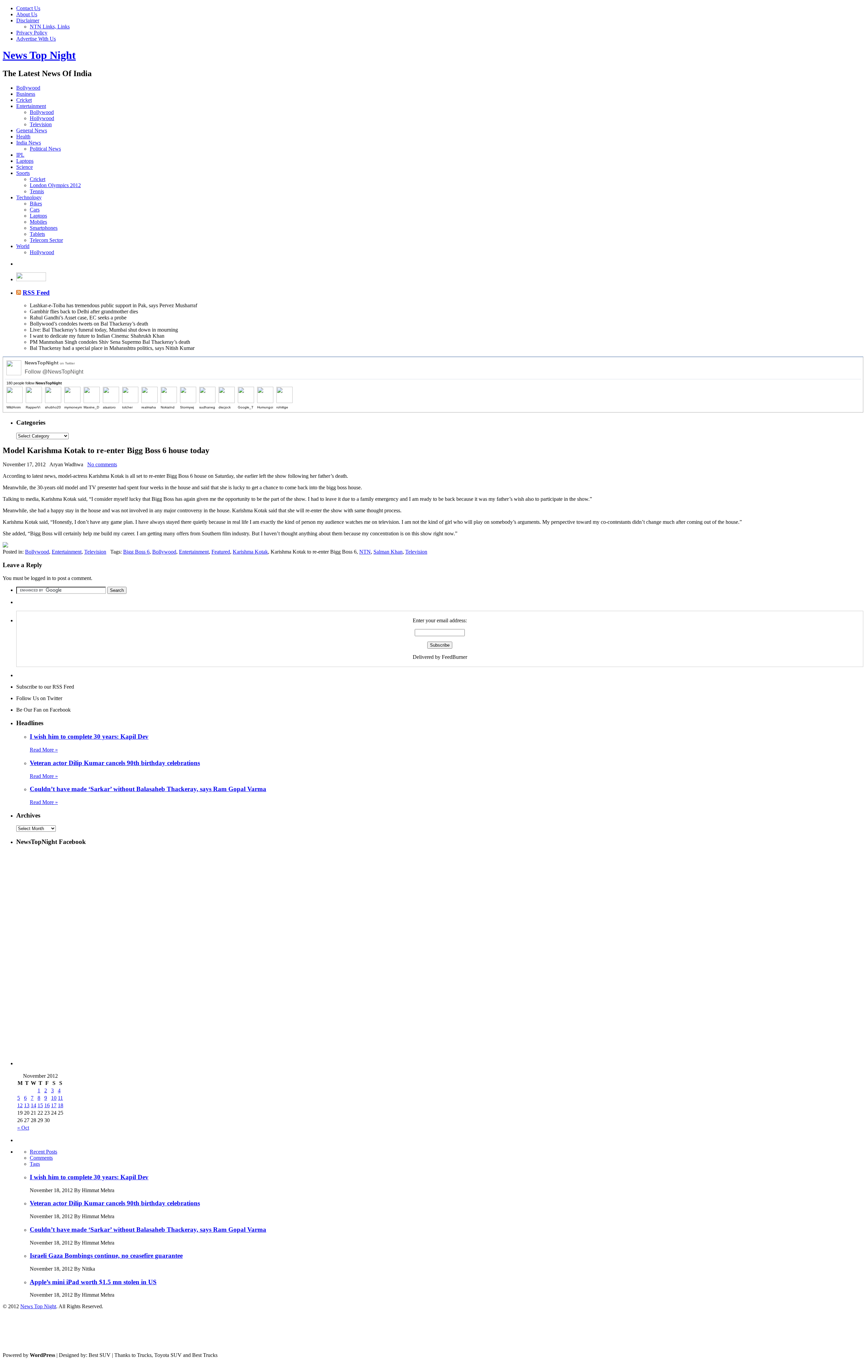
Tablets (37, 234)
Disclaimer (27, 20)
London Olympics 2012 (55, 185)
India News (28, 143)
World (22, 246)
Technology (29, 197)
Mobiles (38, 222)
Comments (41, 1158)
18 (60, 1105)
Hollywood (42, 118)
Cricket (24, 100)
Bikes (36, 203)
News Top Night (39, 55)
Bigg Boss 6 (136, 552)
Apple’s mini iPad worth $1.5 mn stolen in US (93, 1282)
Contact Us (28, 8)
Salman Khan (388, 552)
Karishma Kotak (250, 552)
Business (25, 94)
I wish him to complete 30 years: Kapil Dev (89, 736)
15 (40, 1105)
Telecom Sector (46, 240)
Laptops (24, 161)
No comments (102, 464)
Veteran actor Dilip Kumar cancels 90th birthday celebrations (115, 762)
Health (23, 136)
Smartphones (44, 228)
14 (33, 1105)
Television (41, 124)
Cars (35, 210)
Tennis (37, 191)
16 (47, 1105)
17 (53, 1105)
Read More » (44, 750)
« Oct (23, 1128)
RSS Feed (36, 292)
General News (31, 130)
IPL (20, 155)
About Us (26, 14)
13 (26, 1105)
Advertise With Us (36, 39)
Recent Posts (43, 1152)
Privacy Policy (31, 33)
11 (60, 1098)
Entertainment (31, 106)
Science (24, 167)
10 (53, 1098)
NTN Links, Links (50, 26)
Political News (45, 149)
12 (20, 1105)
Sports (23, 173)
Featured (220, 552)
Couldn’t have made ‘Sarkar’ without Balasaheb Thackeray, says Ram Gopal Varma (148, 789)
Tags (35, 1164)
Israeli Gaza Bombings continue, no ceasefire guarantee (106, 1255)
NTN (365, 552)
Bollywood (28, 88)
